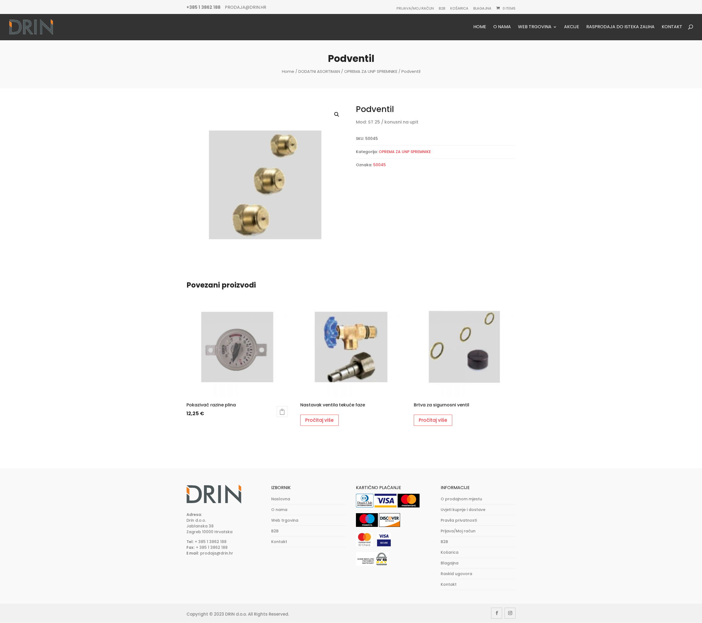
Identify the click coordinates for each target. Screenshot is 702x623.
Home (479, 27)
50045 (379, 165)
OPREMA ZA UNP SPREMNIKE (370, 71)
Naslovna (280, 499)
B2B (442, 8)
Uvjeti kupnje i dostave (463, 509)
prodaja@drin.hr (216, 553)
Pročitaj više (319, 420)
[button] (337, 114)
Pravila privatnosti (459, 520)
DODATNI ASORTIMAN (319, 71)
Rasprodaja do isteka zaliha (620, 27)
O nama (502, 27)
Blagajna (482, 8)
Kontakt (672, 27)
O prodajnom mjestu (461, 499)
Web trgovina (534, 27)
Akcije (571, 27)
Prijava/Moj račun (415, 8)
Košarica (459, 8)
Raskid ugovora (456, 573)
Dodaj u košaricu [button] (282, 411)
